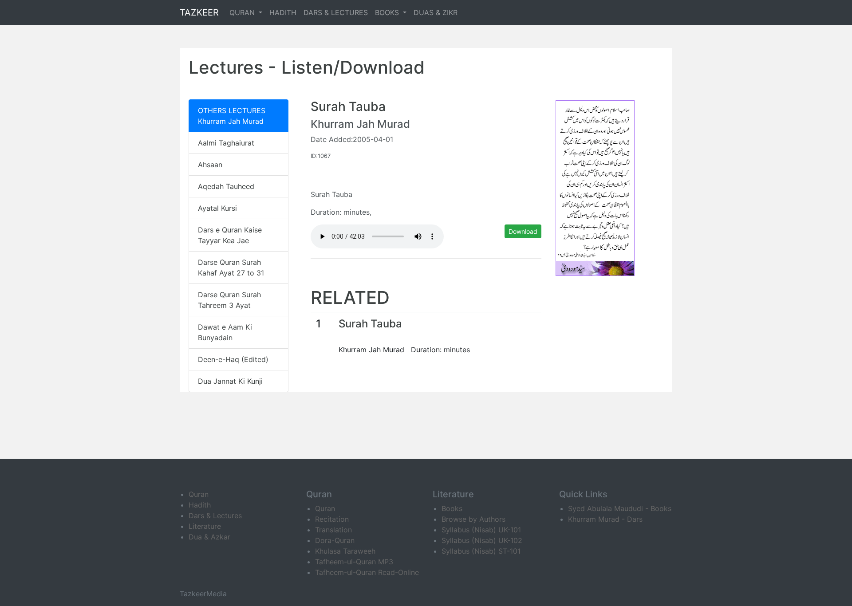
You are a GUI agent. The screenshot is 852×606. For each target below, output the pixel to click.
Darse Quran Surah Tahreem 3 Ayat (229, 300)
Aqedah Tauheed (226, 186)
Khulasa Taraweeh (345, 551)
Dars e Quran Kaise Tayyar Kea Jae (230, 235)
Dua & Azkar (209, 536)
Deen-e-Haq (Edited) (233, 359)
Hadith (200, 504)
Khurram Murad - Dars (605, 519)
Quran (199, 494)
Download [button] (523, 231)
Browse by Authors (473, 519)
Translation (333, 529)
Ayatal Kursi (217, 208)
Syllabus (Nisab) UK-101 (481, 529)
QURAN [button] (243, 12)
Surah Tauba (370, 323)
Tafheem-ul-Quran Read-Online (367, 572)
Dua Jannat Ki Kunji (230, 381)
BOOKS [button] (388, 12)
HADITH (282, 12)
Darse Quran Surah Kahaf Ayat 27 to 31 (231, 267)
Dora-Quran (335, 540)
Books (452, 508)
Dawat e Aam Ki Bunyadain (225, 332)
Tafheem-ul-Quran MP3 (354, 561)
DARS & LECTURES (336, 12)
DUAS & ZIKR (436, 12)
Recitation (332, 519)
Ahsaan (210, 164)
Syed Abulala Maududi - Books (619, 508)
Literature (205, 526)
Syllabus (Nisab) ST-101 (481, 551)
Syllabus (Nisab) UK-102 (482, 540)
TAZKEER (199, 12)
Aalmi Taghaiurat (226, 142)
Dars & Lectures (215, 515)
